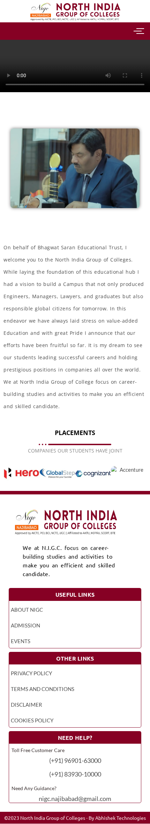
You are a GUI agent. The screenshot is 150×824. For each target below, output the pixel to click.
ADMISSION (25, 625)
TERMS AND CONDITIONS (42, 689)
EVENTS (20, 641)
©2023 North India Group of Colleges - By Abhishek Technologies (75, 818)
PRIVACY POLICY (31, 673)
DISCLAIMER (26, 704)
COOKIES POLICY (32, 720)
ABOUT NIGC (27, 609)
